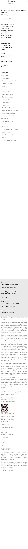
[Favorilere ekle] (7, 40)
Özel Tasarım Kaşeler (7, 97)
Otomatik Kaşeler (6, 78)
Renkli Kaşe (5, 105)
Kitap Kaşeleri (6, 102)
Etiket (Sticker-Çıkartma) (8, 134)
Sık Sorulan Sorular (6, 448)
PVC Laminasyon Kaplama (9, 140)
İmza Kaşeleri (5, 86)
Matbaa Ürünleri (5, 124)
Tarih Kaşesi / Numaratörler (9, 108)
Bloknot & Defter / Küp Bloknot (10, 129)
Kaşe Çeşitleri (4, 75)
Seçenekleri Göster (7, 19)
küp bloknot (24, 370)
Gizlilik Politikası (5, 421)
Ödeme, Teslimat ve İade (7, 419)
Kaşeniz (3, 53)
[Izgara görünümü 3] (17, 19)
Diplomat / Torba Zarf (7, 132)
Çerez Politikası (5, 424)
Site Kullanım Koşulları (7, 427)
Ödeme (3, 445)
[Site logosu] (14, 2)
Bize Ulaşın (4, 432)
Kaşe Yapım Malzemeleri (8, 116)
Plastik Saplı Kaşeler (7, 94)
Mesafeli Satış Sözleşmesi (8, 416)
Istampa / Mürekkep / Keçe (9, 113)
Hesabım (3, 440)
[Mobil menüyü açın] (2, 2)
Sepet (2, 442)
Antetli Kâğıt (5, 126)
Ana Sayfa (4, 10)
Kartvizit (4, 137)
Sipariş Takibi (4, 437)
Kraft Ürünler (4, 118)
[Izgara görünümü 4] (20, 19)
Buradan (3, 363)
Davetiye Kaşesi (7, 99)
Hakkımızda (4, 430)
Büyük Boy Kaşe (6, 91)
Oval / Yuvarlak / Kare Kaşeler (9, 89)
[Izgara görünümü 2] (14, 19)
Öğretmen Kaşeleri (7, 83)
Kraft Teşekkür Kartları (7, 121)
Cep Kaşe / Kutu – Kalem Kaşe (10, 81)
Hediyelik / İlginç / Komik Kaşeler (10, 110)
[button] (3, 40)
